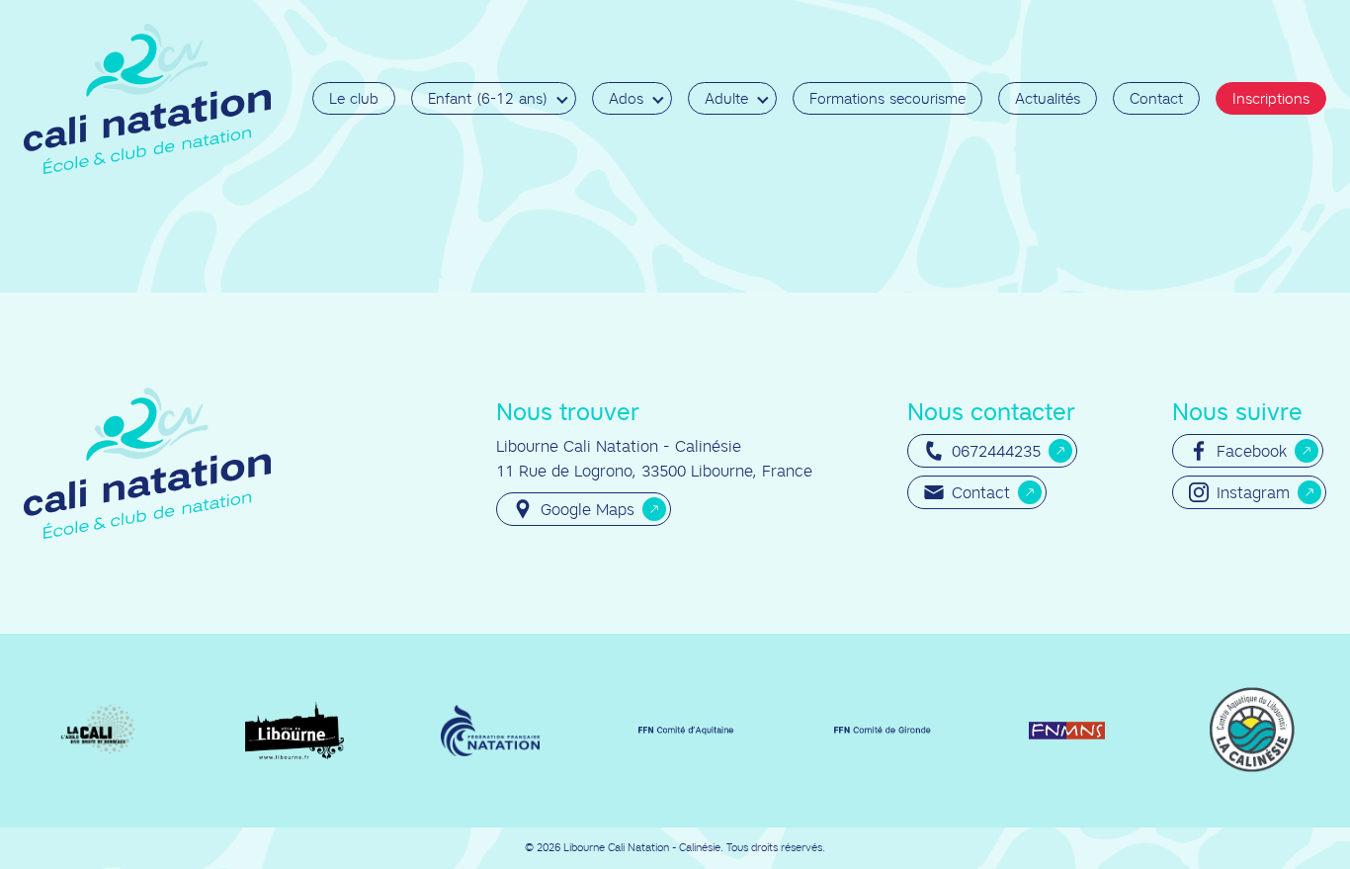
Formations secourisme (887, 98)
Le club (354, 98)
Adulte (726, 98)
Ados (626, 98)
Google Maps (587, 509)
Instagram (1253, 492)
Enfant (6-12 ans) (488, 98)
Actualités (1047, 98)
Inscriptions (1270, 98)
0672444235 (996, 451)
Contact (1156, 98)
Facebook (1252, 451)
